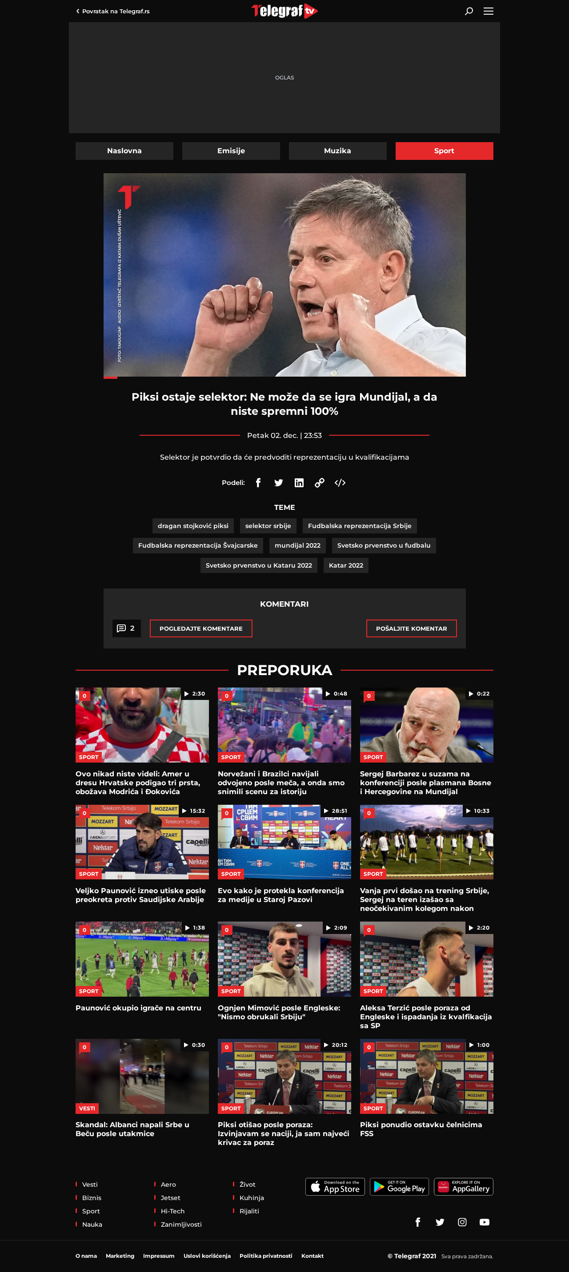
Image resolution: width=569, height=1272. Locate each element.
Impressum (159, 1255)
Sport (444, 151)
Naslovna (124, 151)
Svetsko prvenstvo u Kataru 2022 (259, 565)
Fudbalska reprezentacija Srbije (360, 526)
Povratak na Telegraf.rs (116, 11)
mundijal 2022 (298, 545)
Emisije (231, 151)
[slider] (285, 378)
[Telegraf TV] (484, 1222)
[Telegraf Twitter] (440, 1222)
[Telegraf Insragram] (462, 1222)
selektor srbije (268, 526)
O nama (86, 1255)
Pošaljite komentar (411, 628)
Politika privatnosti (266, 1255)
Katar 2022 (346, 565)
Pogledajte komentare (201, 628)
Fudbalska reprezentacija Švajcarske (198, 545)
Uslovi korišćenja (207, 1255)
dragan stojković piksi (193, 526)
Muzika (337, 151)
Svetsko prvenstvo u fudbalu (384, 545)
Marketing (120, 1255)
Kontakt (312, 1255)
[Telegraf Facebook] (418, 1222)
